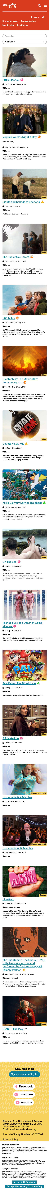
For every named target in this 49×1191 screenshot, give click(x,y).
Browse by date (28, 21)
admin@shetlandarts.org (23, 1129)
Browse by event (10, 21)
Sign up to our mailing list (24, 1074)
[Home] (9, 5)
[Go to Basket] (44, 17)
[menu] (45, 5)
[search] (39, 5)
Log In (36, 17)
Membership (8, 25)
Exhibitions (22, 25)
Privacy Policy (10, 1139)
